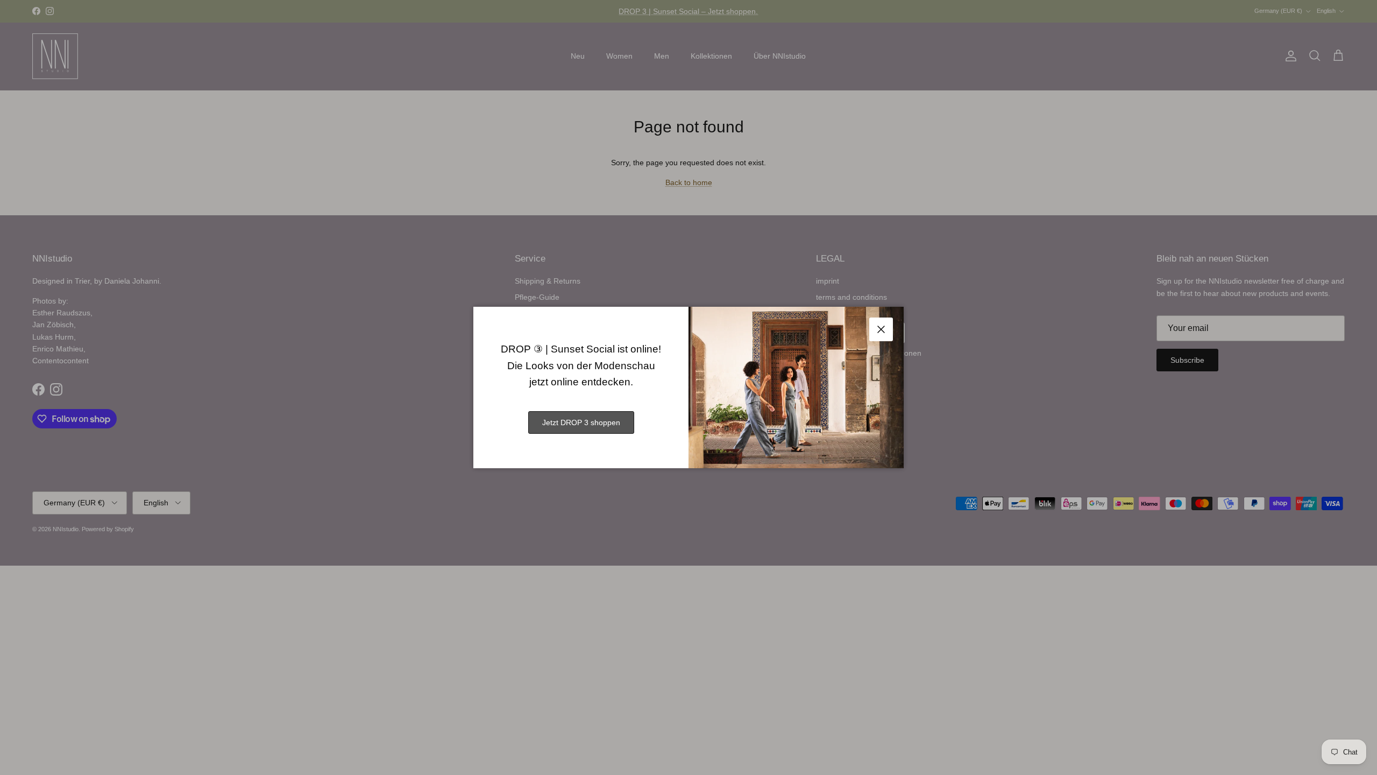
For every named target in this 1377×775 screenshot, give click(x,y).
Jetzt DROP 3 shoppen (581, 422)
